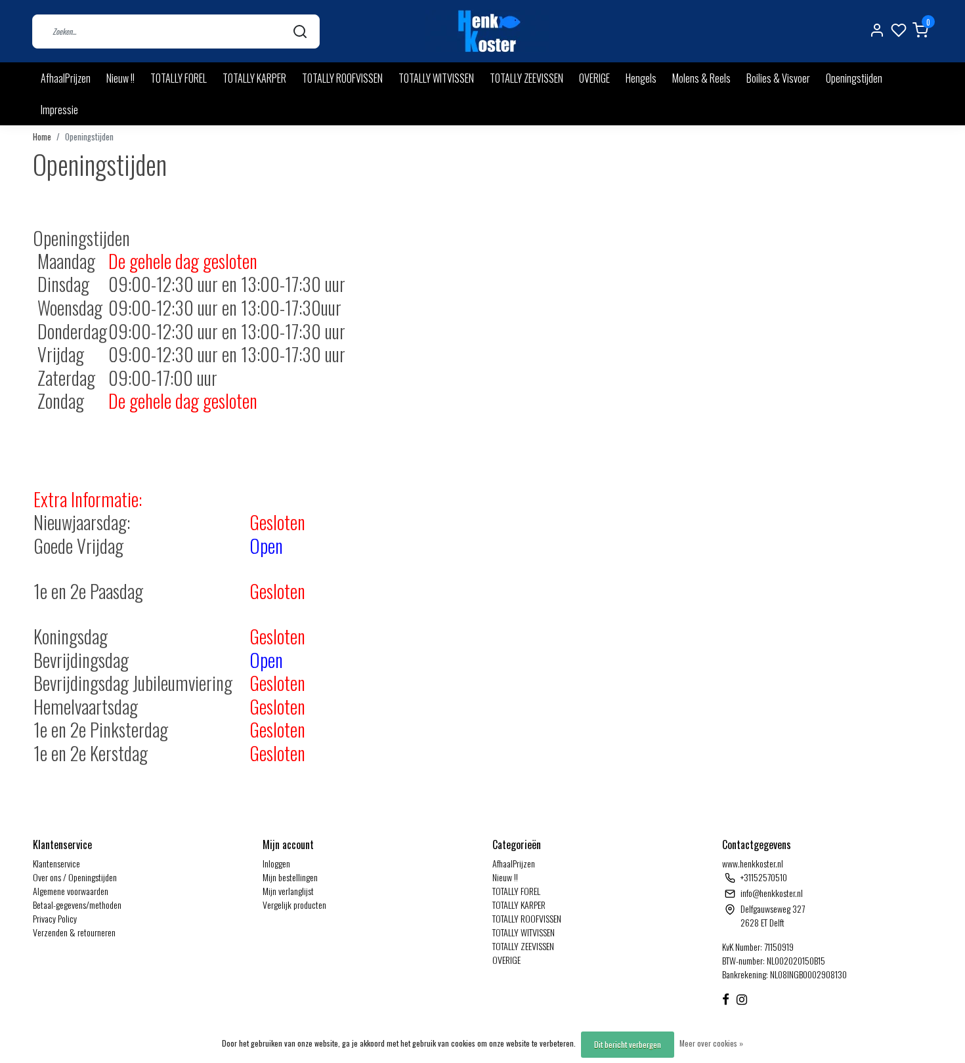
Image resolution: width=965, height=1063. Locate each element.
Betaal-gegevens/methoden (77, 904)
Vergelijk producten (294, 904)
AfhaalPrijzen (66, 78)
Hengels (641, 78)
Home (42, 137)
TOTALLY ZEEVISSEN (526, 78)
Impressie (59, 109)
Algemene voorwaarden (70, 891)
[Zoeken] (300, 31)
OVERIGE (594, 78)
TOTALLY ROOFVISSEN (342, 78)
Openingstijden (854, 78)
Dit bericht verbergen (627, 1044)
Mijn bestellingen (290, 877)
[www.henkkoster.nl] (487, 31)
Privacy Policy (55, 918)
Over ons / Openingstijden (75, 877)
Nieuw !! (120, 78)
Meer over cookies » (711, 1043)
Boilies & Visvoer (778, 78)
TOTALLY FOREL (178, 78)
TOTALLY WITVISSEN (436, 78)
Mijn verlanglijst (288, 891)
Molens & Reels (701, 78)
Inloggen (276, 863)
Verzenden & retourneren (74, 932)
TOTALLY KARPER (254, 78)
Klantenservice (56, 863)
